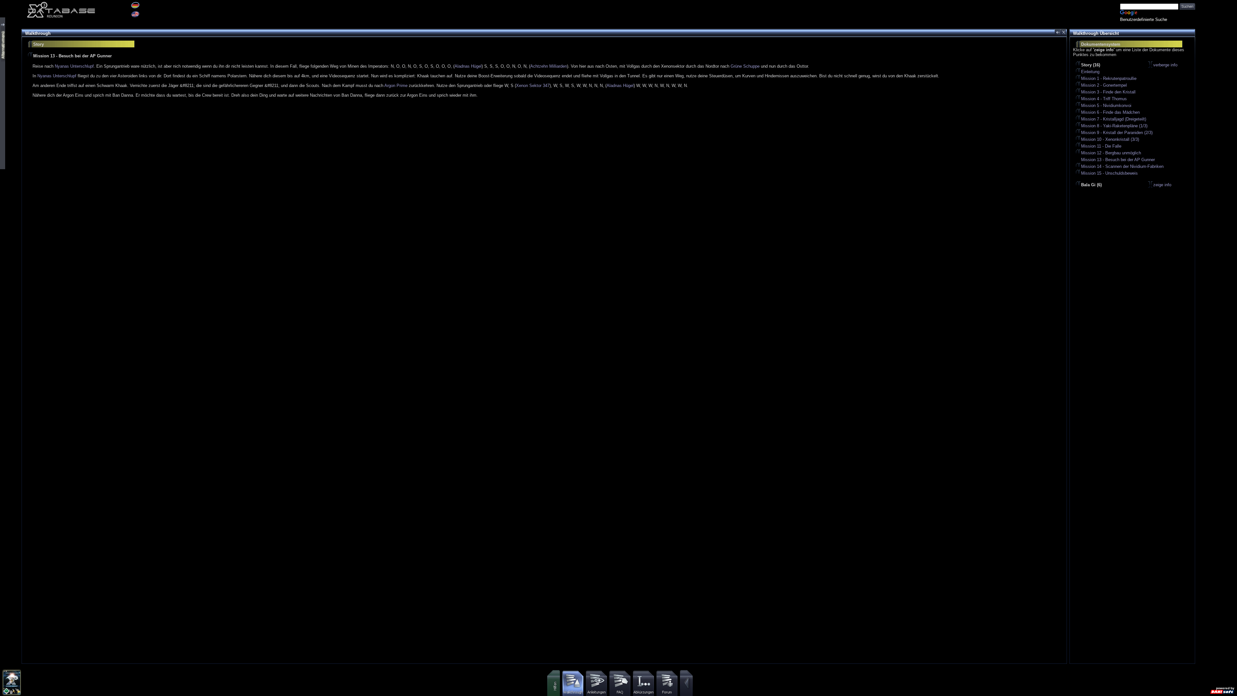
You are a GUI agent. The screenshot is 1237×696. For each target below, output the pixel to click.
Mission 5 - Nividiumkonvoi (1106, 105)
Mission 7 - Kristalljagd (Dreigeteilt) (1113, 119)
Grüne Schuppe (745, 66)
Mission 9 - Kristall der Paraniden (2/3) (1117, 132)
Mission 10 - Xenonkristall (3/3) (1110, 139)
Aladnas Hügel (468, 66)
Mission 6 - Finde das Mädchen (1110, 112)
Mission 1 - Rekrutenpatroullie (1108, 78)
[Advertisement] (1216, 96)
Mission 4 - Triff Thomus (1104, 98)
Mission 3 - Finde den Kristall (1108, 92)
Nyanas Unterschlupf (74, 66)
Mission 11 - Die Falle (1101, 146)
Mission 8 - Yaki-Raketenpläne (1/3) (1114, 125)
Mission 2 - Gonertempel (1104, 85)
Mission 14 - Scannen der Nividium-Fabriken (1122, 166)
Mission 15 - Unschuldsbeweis (1109, 173)
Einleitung (1090, 71)
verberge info (1165, 65)
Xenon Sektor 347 (533, 85)
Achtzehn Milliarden (548, 66)
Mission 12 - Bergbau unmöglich (1111, 152)
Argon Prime (396, 85)
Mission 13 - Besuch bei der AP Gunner (1118, 159)
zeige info (1162, 184)
